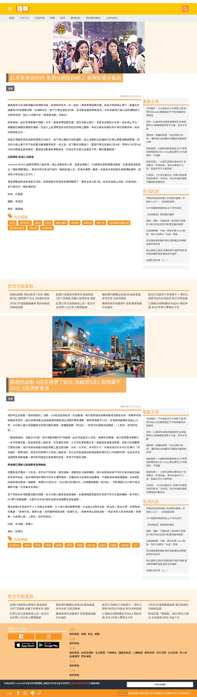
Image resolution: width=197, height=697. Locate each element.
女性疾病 (173, 652)
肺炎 (38, 222)
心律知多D (112, 18)
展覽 (59, 545)
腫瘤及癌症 (125, 652)
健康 (11, 18)
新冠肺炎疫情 (17, 228)
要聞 (83, 634)
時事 (52, 18)
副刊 (62, 18)
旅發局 (75, 222)
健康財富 (75, 18)
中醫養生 (112, 652)
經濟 (28, 545)
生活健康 (100, 652)
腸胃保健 (149, 652)
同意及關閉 (160, 684)
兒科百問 (161, 652)
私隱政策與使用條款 (79, 683)
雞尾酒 (88, 222)
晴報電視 (24, 18)
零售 (38, 545)
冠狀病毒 (47, 228)
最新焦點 (74, 634)
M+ (136, 545)
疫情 (12, 222)
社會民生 (15, 545)
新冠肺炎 (25, 222)
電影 (48, 545)
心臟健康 (138, 652)
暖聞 (97, 634)
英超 (103, 545)
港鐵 (80, 545)
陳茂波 (91, 545)
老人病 (183, 652)
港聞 (10, 88)
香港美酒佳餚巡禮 (119, 222)
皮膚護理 (74, 656)
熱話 (90, 634)
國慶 (114, 545)
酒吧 (48, 222)
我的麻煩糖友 (93, 18)
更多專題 (86, 656)
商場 (69, 545)
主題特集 (40, 18)
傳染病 (33, 228)
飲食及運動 (87, 652)
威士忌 (101, 222)
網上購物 (61, 222)
